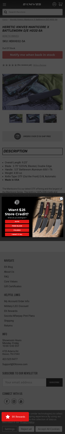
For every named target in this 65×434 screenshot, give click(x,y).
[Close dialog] (61, 198)
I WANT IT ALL (17, 234)
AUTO (17, 221)
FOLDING (17, 230)
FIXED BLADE (17, 226)
